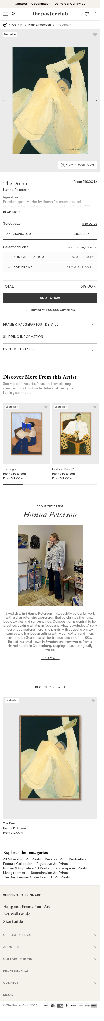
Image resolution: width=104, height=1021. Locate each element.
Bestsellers (78, 859)
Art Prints (33, 859)
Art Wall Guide (16, 914)
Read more (50, 658)
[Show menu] (5, 14)
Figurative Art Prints (52, 864)
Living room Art (15, 873)
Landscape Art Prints (70, 868)
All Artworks (12, 859)
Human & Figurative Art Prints (26, 868)
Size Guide (89, 223)
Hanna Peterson (39, 24)
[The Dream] (50, 758)
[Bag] (95, 14)
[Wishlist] (87, 14)
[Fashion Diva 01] (75, 433)
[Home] (5, 25)
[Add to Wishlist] (95, 34)
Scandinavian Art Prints (49, 873)
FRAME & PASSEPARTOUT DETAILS (31, 324)
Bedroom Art (55, 859)
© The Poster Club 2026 (20, 1005)
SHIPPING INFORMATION (23, 337)
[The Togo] (26, 433)
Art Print (17, 24)
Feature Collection (18, 864)
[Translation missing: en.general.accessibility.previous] (4, 101)
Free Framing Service (82, 247)
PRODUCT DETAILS (18, 349)
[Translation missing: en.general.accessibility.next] (96, 101)
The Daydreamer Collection (24, 877)
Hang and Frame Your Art (26, 906)
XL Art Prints (60, 877)
